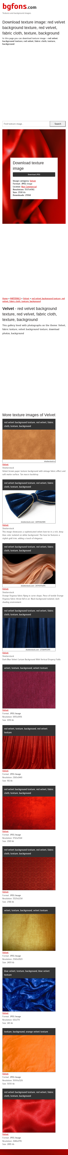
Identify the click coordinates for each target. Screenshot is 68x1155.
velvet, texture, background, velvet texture (26, 668)
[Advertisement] (34, 82)
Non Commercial (29, 186)
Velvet (33, 181)
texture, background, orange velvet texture (26, 1031)
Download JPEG (34, 174)
